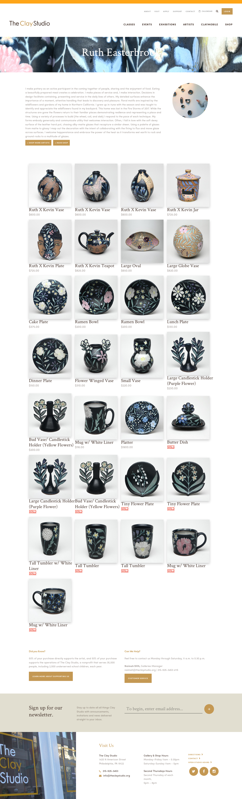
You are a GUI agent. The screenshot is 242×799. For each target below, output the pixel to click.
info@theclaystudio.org (116, 775)
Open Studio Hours (198, 762)
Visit (157, 11)
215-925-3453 (110, 771)
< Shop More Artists (38, 142)
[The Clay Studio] (29, 20)
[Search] (217, 11)
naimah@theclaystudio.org (140, 670)
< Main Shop (61, 142)
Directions (194, 754)
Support (177, 11)
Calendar (207, 11)
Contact (190, 11)
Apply (166, 11)
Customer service (138, 678)
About (147, 11)
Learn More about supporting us (50, 676)
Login (227, 11)
